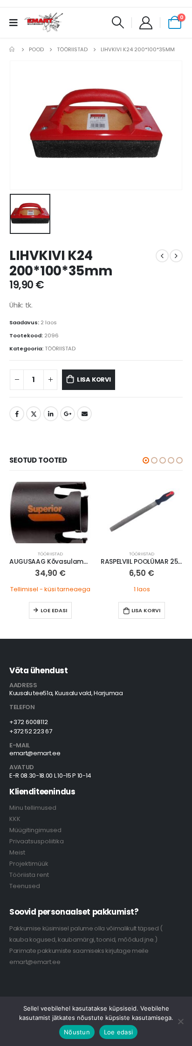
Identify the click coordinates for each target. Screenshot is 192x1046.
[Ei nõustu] (180, 1021)
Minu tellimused (32, 807)
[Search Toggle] (118, 22)
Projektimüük (28, 863)
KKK (15, 818)
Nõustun (77, 1032)
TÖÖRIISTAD (60, 348)
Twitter (33, 413)
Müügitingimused (35, 830)
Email (84, 413)
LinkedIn (50, 413)
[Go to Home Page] (12, 49)
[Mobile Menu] (16, 22)
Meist (17, 852)
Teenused (24, 886)
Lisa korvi (94, 379)
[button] (146, 460)
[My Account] (146, 22)
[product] (50, 512)
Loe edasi (54, 610)
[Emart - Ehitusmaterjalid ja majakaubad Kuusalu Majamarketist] (44, 22)
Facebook (16, 413)
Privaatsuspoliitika (36, 841)
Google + (67, 413)
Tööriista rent (29, 874)
